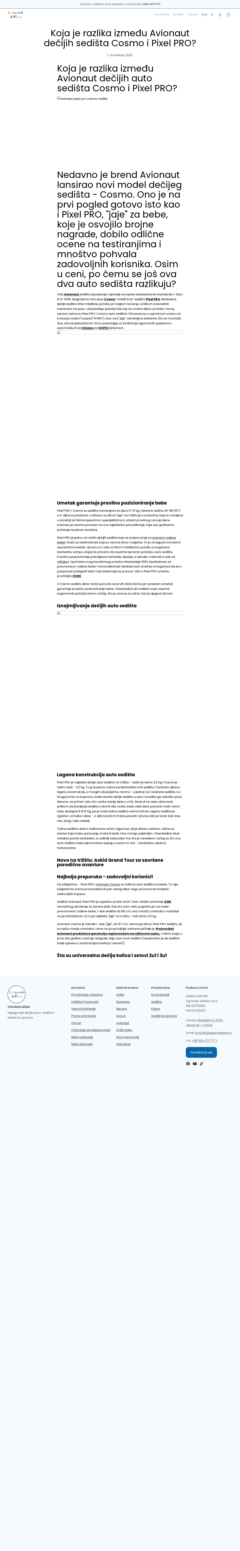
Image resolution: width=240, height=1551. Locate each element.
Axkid (120, 995)
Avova (120, 1016)
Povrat (76, 1023)
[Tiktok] (201, 1063)
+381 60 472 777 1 (204, 1041)
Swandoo (123, 1002)
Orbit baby (124, 1030)
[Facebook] (188, 1063)
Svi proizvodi (160, 995)
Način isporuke (82, 1044)
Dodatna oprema (164, 1016)
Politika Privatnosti (84, 1002)
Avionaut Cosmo (108, 884)
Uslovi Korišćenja (83, 1009)
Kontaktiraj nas (201, 1052)
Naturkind (123, 1044)
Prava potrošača (83, 1016)
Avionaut (122, 1023)
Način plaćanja (82, 1037)
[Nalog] (220, 15)
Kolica (155, 1009)
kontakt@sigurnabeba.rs (213, 1033)
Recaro (121, 1009)
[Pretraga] (212, 15)
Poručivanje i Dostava (87, 995)
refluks (62, 562)
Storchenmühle (127, 1037)
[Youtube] (195, 1063)
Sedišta (156, 1002)
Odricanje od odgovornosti (90, 1030)
